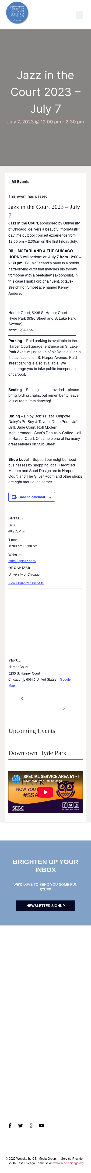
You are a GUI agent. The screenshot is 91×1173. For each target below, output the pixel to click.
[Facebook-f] (10, 1125)
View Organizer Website (26, 583)
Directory (16, 1071)
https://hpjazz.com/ (22, 560)
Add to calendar (32, 496)
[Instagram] (31, 1125)
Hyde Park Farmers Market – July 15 (63, 703)
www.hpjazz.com (22, 329)
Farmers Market (23, 1078)
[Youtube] (41, 1125)
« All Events (18, 181)
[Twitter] (20, 1125)
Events (13, 1009)
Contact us (17, 1024)
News (11, 1002)
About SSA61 (18, 1086)
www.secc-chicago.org (68, 1163)
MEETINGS (15, 1016)
